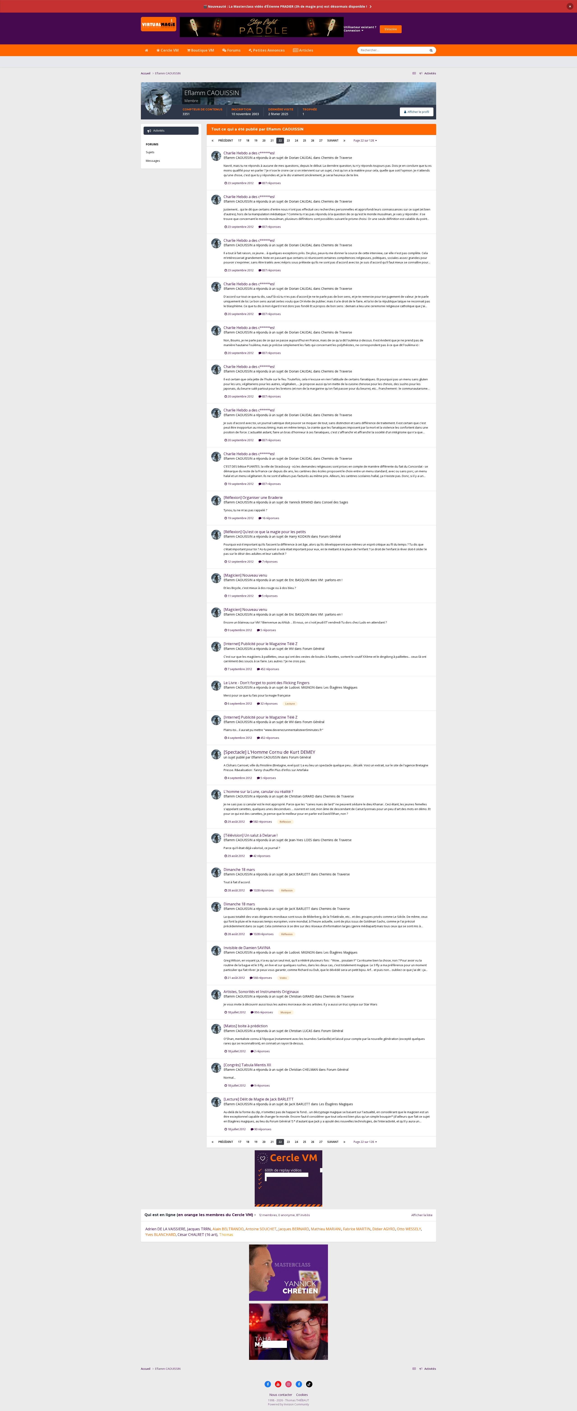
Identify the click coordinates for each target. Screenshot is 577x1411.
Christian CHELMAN (303, 1069)
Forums (233, 50)
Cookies (302, 1395)
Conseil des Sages (335, 502)
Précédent (225, 140)
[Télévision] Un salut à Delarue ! (250, 835)
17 (239, 140)
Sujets (150, 152)
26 (312, 140)
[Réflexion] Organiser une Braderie (253, 497)
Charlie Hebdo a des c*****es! (249, 153)
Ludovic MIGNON (302, 687)
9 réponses (262, 1085)
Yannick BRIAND (301, 502)
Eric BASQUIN (299, 580)
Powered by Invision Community (288, 1404)
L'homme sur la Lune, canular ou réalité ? (258, 791)
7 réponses (269, 561)
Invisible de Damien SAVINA (247, 947)
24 (296, 140)
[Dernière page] (344, 141)
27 (320, 140)
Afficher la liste (422, 1215)
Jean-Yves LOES (300, 840)
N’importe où (411, 50)
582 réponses (262, 822)
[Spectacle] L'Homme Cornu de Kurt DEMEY (269, 752)
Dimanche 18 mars (239, 869)
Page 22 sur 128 (364, 140)
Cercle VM (169, 50)
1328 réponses (263, 890)
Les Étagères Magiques (340, 687)
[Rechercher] (431, 50)
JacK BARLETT (299, 874)
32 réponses (269, 703)
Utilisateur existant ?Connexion (360, 29)
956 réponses (263, 1012)
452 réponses (269, 669)
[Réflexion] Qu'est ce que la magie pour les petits (265, 531)
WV (291, 648)
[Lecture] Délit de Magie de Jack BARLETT (259, 1099)
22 (280, 140)
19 (255, 140)
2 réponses (262, 1051)
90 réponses (262, 1129)
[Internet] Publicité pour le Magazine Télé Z (261, 643)
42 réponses (261, 856)
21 (272, 140)
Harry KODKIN (299, 536)
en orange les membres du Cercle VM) (215, 1215)
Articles (305, 50)
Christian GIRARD (301, 796)
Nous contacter (280, 1395)
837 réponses (271, 183)
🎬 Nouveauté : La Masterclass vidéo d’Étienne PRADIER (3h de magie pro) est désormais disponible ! (285, 6)
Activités (159, 130)
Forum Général (330, 536)
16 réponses (270, 518)
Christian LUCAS (300, 1031)
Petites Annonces (268, 50)
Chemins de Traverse (336, 157)
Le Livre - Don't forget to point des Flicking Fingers (266, 682)
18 (247, 140)
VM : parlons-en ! (330, 580)
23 (288, 140)
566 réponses (262, 978)
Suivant (333, 140)
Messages (153, 161)
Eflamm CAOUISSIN (238, 157)
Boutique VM (202, 50)
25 (304, 140)
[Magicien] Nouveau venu (245, 575)
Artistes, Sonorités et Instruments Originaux (261, 991)
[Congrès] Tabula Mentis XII (247, 1064)
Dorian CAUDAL (300, 157)
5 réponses (269, 596)
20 (264, 140)
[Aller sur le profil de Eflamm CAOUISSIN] (216, 156)
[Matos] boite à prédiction (246, 1025)
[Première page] (212, 141)
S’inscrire (391, 29)
